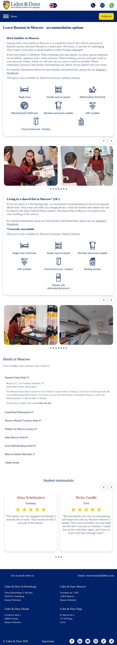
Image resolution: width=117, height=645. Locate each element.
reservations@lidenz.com (100, 575)
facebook (71, 641)
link (15, 366)
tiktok (103, 641)
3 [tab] (56, 190)
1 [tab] (51, 190)
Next (111, 141)
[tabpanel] (31, 166)
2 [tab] (54, 190)
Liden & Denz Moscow (73, 586)
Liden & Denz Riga (71, 608)
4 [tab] (59, 190)
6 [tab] (64, 190)
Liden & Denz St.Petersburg (20, 586)
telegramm (111, 641)
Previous (103, 141)
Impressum (48, 641)
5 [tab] (61, 190)
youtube (87, 641)
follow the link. (45, 403)
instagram (95, 641)
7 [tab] (67, 190)
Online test (106, 16)
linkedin (79, 641)
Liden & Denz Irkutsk (17, 608)
